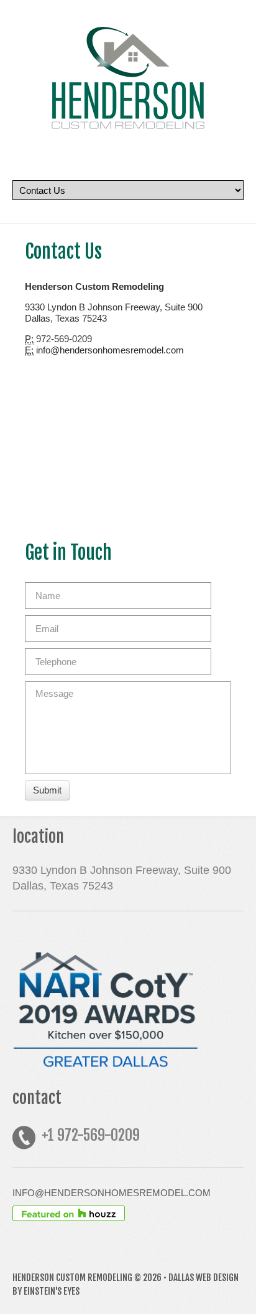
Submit (47, 790)
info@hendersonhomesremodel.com (110, 350)
